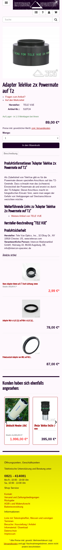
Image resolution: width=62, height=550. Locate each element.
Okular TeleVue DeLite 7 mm (44, 427)
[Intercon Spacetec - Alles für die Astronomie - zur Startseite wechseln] (36, 5)
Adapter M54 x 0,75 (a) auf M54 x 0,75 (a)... (18, 320)
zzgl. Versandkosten (41, 128)
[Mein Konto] (49, 12)
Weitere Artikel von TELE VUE (26, 216)
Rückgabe (9, 500)
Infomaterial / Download (16, 527)
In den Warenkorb (31, 145)
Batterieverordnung (13, 506)
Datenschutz (10, 530)
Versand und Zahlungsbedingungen (21, 497)
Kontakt (8, 494)
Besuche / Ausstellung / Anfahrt (20, 524)
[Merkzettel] (36, 12)
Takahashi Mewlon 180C (16, 425)
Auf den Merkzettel (14, 100)
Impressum (10, 534)
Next (56, 422)
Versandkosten (11, 543)
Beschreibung (10, 153)
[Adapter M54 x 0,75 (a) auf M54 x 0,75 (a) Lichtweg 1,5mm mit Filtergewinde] (31, 309)
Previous (6, 422)
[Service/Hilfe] (43, 12)
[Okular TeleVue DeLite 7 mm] (45, 410)
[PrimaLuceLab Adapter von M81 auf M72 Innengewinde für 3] (31, 345)
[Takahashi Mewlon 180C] (16, 410)
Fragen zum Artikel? (15, 97)
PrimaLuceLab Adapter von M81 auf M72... (17, 357)
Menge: (6, 133)
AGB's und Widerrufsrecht (17, 503)
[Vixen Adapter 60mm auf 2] (31, 272)
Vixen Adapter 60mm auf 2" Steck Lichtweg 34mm (20, 283)
